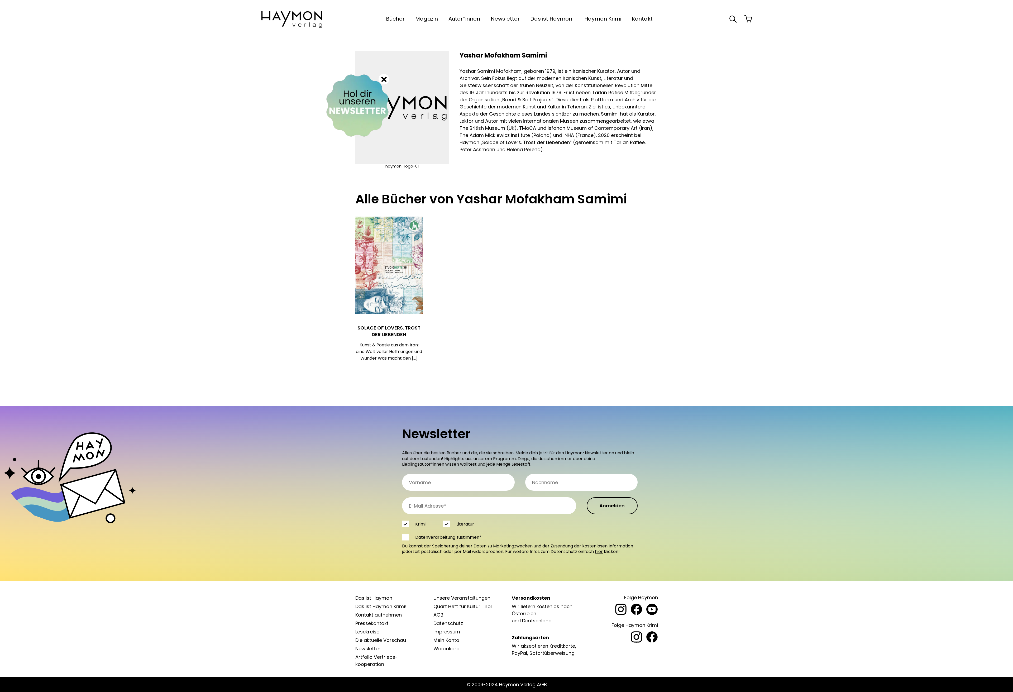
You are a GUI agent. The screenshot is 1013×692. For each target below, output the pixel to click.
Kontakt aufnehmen (378, 615)
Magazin (426, 18)
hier (599, 551)
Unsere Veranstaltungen (461, 598)
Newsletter (505, 18)
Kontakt (642, 18)
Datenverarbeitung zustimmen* (448, 537)
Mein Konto (446, 640)
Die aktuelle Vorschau (380, 640)
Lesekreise (367, 631)
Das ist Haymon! (552, 18)
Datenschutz (448, 623)
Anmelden (612, 505)
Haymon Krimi (602, 18)
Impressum (446, 631)
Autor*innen (464, 18)
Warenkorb (446, 648)
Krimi (420, 524)
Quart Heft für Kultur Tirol (462, 606)
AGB (438, 615)
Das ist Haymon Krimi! (381, 606)
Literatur (465, 524)
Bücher (395, 18)
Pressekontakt (372, 623)
